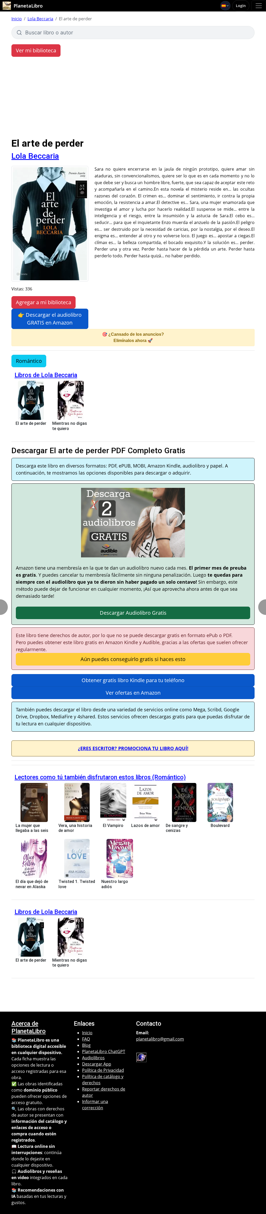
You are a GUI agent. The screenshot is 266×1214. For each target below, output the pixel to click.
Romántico (29, 360)
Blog (86, 1045)
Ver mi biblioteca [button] (36, 50)
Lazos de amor (145, 825)
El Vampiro (113, 825)
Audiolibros (93, 1058)
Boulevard (220, 825)
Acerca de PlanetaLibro (28, 1027)
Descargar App (96, 1064)
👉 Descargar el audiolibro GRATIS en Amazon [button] (50, 318)
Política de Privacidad (103, 1070)
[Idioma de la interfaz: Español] (225, 5)
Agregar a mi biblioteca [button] (43, 302)
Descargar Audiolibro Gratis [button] (133, 612)
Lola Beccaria (40, 19)
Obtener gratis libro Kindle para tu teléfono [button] (133, 680)
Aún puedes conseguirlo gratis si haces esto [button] (133, 659)
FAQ (86, 1039)
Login (241, 5)
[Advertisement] (133, 98)
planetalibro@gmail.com (160, 1039)
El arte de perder (31, 423)
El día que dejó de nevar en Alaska (32, 884)
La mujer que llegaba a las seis (32, 828)
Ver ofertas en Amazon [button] (133, 692)
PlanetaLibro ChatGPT (103, 1051)
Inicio (16, 19)
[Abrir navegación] (258, 6)
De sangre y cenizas (177, 828)
